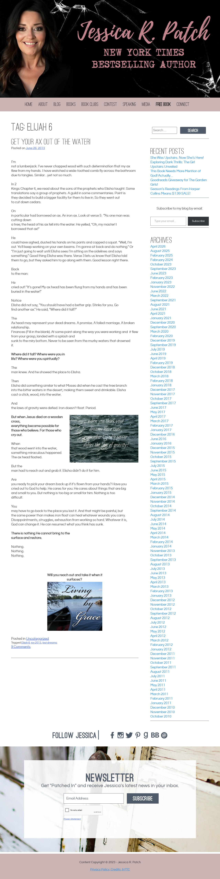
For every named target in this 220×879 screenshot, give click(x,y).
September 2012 (163, 613)
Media (146, 104)
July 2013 (157, 569)
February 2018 (161, 381)
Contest (110, 104)
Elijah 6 (25, 642)
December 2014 (162, 497)
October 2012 (160, 609)
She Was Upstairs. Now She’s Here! (177, 158)
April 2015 (158, 479)
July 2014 (157, 519)
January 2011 (160, 703)
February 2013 (161, 591)
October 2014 (160, 506)
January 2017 (160, 430)
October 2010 (160, 716)
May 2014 (157, 528)
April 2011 (158, 690)
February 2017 (161, 425)
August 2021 (160, 305)
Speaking (129, 104)
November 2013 (162, 551)
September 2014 (163, 510)
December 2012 (162, 600)
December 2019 (162, 340)
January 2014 (160, 546)
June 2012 (158, 627)
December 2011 (162, 654)
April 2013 (158, 582)
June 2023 (158, 273)
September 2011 (163, 667)
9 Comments (21, 647)
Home (28, 104)
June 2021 (158, 309)
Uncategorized (37, 639)
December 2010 (162, 707)
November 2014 (162, 502)
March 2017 (159, 421)
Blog (57, 104)
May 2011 (157, 685)
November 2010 (162, 712)
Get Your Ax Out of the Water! (50, 142)
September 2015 (163, 461)
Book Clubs (89, 104)
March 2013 (159, 587)
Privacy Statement (72, 819)
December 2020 (162, 323)
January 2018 (160, 385)
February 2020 (161, 336)
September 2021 (163, 300)
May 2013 (157, 578)
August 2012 (160, 618)
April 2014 (158, 533)
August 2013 (160, 564)
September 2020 (163, 327)
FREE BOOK (163, 104)
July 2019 (157, 349)
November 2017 (162, 394)
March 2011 (159, 694)
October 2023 (160, 264)
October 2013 (160, 555)
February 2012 (161, 645)
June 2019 (158, 354)
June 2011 (158, 681)
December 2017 (162, 390)
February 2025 (161, 255)
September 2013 (163, 560)
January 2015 (160, 493)
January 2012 (160, 649)
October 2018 (160, 372)
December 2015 (162, 448)
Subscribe (198, 221)
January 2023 (160, 282)
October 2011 (160, 663)
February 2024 (161, 260)
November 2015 (162, 452)
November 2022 (162, 287)
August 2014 (160, 515)
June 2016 (158, 439)
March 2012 (159, 640)
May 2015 (157, 475)
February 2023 (161, 278)
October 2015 (160, 457)
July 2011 (157, 676)
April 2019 (158, 358)
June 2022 (158, 291)
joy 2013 (36, 642)
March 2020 (159, 331)
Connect (183, 104)
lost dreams (49, 642)
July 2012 (157, 622)
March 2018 (159, 376)
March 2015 (159, 484)
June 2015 (158, 470)
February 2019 (161, 363)
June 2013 (158, 573)
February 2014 (161, 542)
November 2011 (162, 658)
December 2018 (162, 367)
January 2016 (160, 443)
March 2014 (159, 537)
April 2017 (158, 416)
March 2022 (159, 296)
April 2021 (158, 314)
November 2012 (162, 604)
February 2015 (161, 488)
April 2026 (158, 246)
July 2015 (157, 466)
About (43, 104)
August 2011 (160, 672)
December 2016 (162, 434)
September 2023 (163, 269)
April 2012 (158, 636)
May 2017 (157, 412)
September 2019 (163, 345)
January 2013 (160, 596)
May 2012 (157, 631)
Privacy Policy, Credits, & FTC (110, 869)
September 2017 (163, 403)
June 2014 (158, 524)
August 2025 (160, 251)
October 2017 (160, 399)
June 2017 (158, 408)
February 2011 (161, 698)
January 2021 (160, 318)
